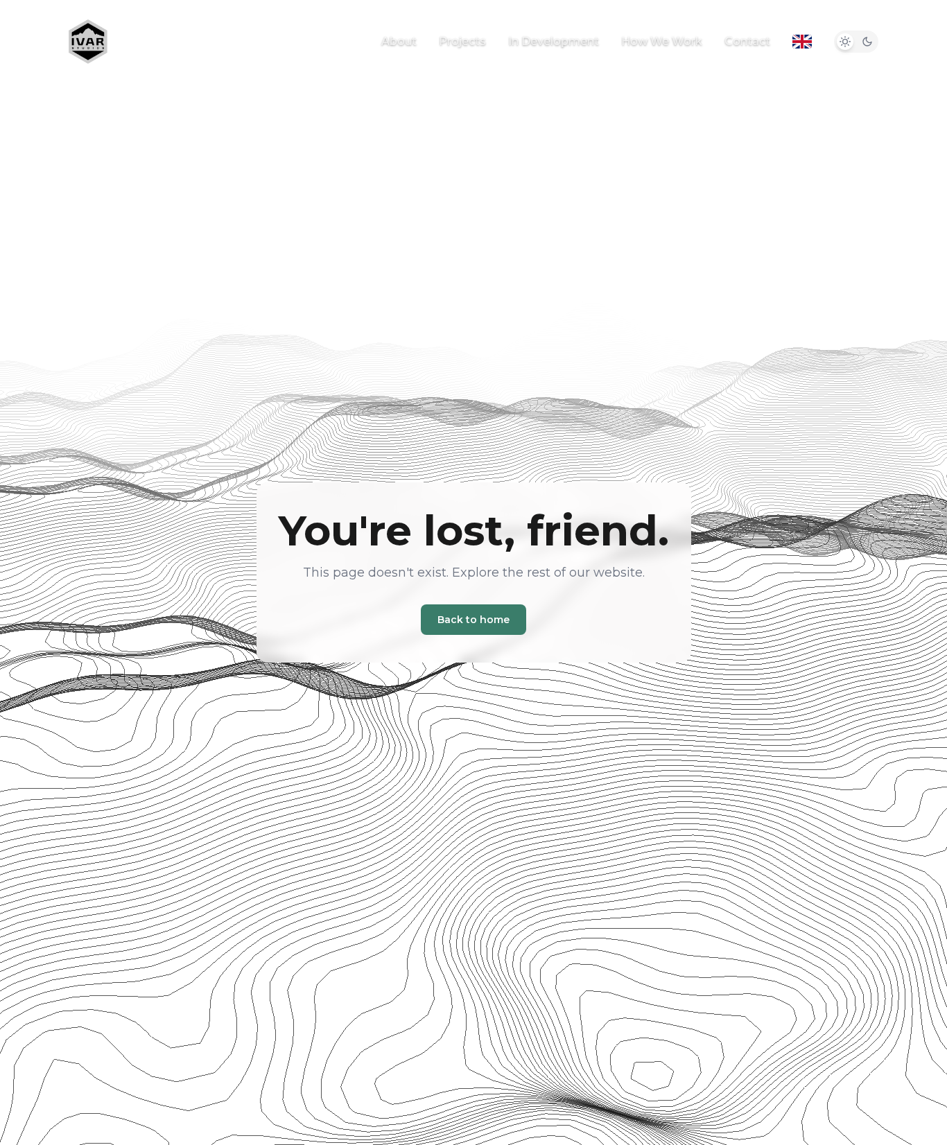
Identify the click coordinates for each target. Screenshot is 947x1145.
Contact (747, 41)
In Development (553, 41)
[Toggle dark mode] (856, 41)
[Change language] (802, 42)
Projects (462, 41)
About (399, 41)
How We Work (661, 41)
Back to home (473, 619)
